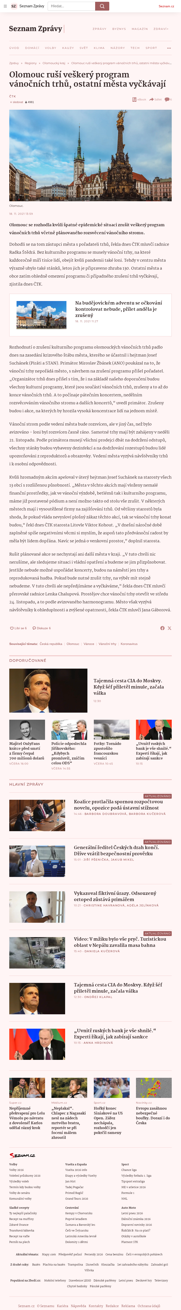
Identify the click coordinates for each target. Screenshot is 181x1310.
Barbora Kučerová (147, 813)
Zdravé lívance (18, 1225)
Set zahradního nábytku (132, 1264)
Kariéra (62, 1306)
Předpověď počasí (70, 1254)
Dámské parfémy (105, 1280)
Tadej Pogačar (74, 1187)
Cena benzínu (114, 1254)
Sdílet (158, 99)
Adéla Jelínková (143, 905)
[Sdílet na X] (169, 628)
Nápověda (78, 1306)
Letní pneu (126, 1280)
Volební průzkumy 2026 (24, 1176)
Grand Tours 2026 (76, 1199)
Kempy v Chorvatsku (78, 1213)
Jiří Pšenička (96, 859)
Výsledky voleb (19, 1181)
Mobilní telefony (55, 1280)
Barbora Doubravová (106, 813)
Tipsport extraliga (133, 1181)
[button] (90, 155)
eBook (142, 99)
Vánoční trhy (107, 644)
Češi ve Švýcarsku (77, 1230)
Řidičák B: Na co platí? (135, 1230)
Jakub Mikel (122, 859)
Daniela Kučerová (102, 951)
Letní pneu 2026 (132, 1213)
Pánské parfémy (100, 1286)
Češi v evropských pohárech (144, 1254)
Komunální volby (20, 1199)
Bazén (36, 1264)
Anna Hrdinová (98, 1042)
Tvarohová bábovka (21, 1230)
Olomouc (73, 644)
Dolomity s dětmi (76, 1242)
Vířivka (89, 1270)
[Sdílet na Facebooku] (162, 628)
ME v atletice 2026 (133, 1187)
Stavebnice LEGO (80, 1280)
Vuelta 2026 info (76, 1170)
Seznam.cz (166, 6)
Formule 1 (127, 1193)
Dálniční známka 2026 (136, 1219)
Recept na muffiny (21, 1219)
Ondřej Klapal (98, 997)
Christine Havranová (104, 905)
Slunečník (92, 1264)
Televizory (161, 1280)
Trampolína (75, 1264)
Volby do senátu (19, 1193)
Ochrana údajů (149, 1306)
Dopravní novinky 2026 (136, 1225)
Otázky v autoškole (133, 1236)
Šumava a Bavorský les (80, 1225)
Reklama (128, 1306)
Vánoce (89, 644)
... (169, 46)
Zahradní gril (159, 1264)
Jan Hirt (70, 1181)
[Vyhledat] (102, 6)
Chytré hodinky (77, 1286)
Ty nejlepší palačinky (23, 1213)
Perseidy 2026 (94, 1254)
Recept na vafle (19, 1236)
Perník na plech (19, 1242)
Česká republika (51, 644)
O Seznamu (45, 1306)
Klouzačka (108, 1264)
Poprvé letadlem (76, 1219)
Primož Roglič (74, 1193)
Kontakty (96, 1306)
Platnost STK (129, 1242)
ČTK (12, 96)
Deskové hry (144, 1280)
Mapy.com (49, 1254)
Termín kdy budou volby (25, 1187)
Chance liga (129, 1170)
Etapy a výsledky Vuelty (81, 1176)
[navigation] (5, 6)
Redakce (112, 1306)
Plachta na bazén (54, 1264)
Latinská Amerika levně (80, 1236)
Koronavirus (129, 644)
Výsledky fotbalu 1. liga (136, 1176)
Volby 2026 (16, 1170)
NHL (124, 1199)
